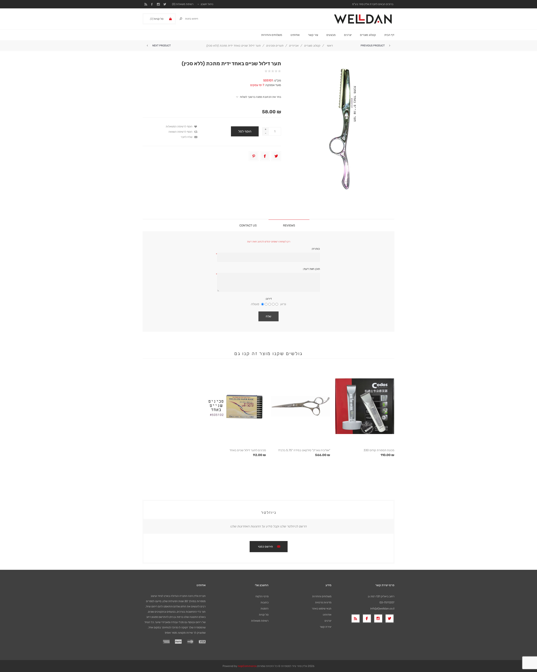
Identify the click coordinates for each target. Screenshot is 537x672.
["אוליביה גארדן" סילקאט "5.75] (300, 406)
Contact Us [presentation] (248, 225)
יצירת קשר (325, 626)
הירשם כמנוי (265, 546)
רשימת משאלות (259, 620)
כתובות (264, 602)
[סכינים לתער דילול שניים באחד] (236, 406)
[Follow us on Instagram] (378, 618)
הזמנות (264, 608)
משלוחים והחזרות (321, 596)
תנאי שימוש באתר (321, 608)
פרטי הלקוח (261, 596)
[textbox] (195, 19)
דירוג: (268, 299)
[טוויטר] (390, 618)
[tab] (288, 225)
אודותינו (327, 614)
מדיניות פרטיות (323, 602)
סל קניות (263, 614)
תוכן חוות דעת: (311, 269)
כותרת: (315, 249)
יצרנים (348, 35)
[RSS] (356, 618)
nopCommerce (247, 666)
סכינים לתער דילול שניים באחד (247, 450)
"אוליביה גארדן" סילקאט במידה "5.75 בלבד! (304, 450)
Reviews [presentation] (289, 225)
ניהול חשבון (207, 4)
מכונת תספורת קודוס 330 (379, 450)
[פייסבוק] (367, 618)
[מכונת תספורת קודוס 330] (364, 406)
